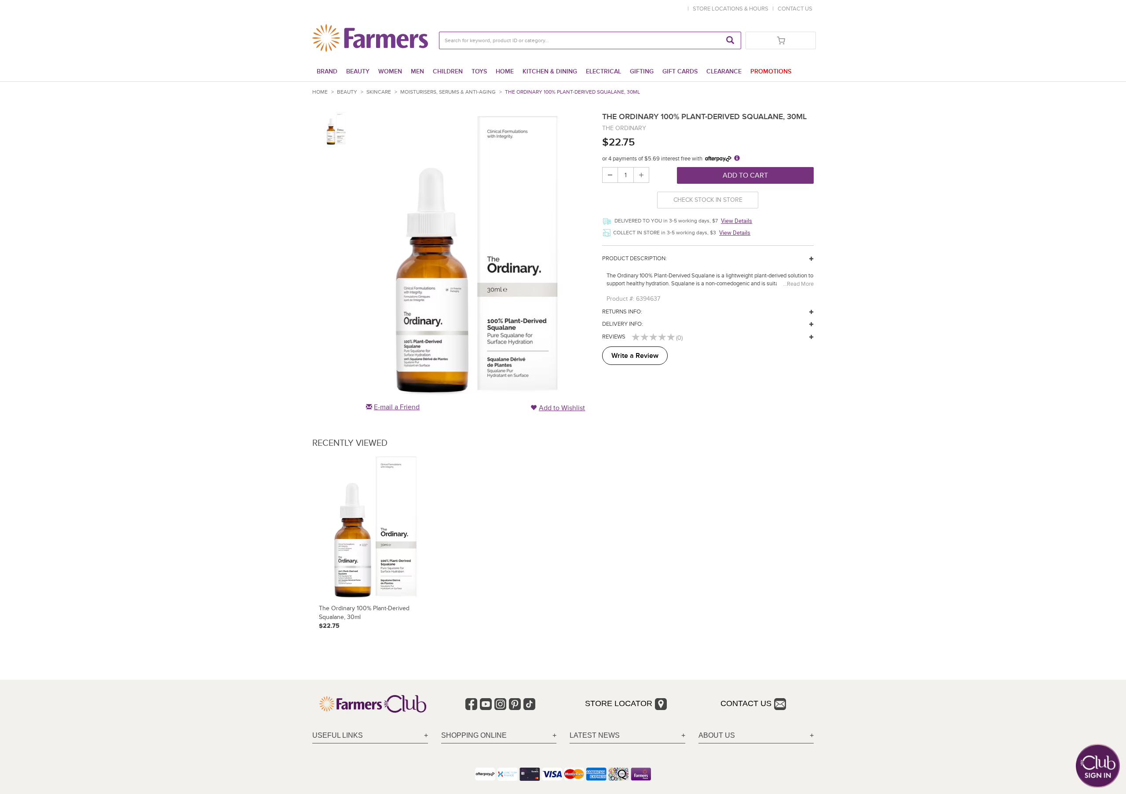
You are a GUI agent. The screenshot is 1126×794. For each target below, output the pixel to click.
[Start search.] (730, 40)
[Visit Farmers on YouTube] (486, 704)
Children (448, 71)
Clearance (724, 71)
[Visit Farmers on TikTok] (529, 704)
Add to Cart (745, 175)
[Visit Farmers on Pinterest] (515, 704)
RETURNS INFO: (622, 311)
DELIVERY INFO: (622, 324)
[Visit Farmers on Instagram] (500, 704)
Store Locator (618, 703)
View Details (736, 220)
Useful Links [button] (337, 735)
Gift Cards (680, 71)
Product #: (620, 298)
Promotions (770, 71)
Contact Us (745, 703)
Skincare (378, 92)
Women (390, 71)
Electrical (603, 71)
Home (505, 71)
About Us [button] (716, 735)
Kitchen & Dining (550, 71)
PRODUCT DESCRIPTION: (634, 258)
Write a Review (634, 355)
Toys (479, 71)
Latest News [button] (595, 735)
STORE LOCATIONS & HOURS (732, 8)
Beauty (357, 71)
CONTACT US (795, 8)
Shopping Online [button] (474, 735)
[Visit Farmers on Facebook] (471, 704)
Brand (327, 71)
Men (417, 71)
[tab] (370, 735)
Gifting (642, 71)
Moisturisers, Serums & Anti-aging (448, 92)
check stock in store (707, 200)
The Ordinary (624, 128)
